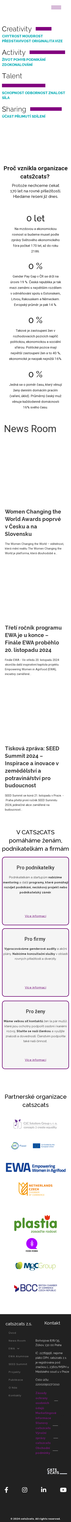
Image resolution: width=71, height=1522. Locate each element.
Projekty (15, 1372)
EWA (12, 1348)
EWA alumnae (19, 1356)
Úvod (12, 1333)
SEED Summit (18, 1364)
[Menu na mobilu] (56, 7)
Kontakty (15, 1395)
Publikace (16, 1380)
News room (17, 1341)
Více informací (35, 916)
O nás (13, 1388)
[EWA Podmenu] (18, 1348)
